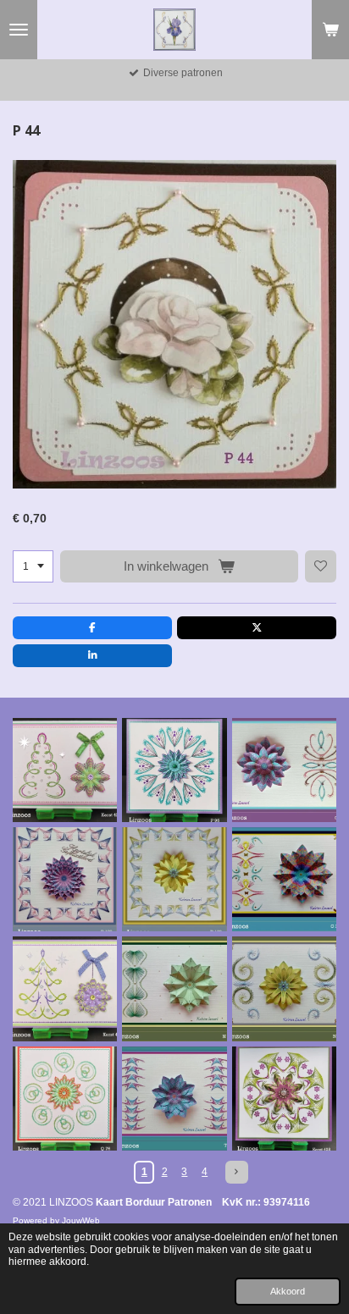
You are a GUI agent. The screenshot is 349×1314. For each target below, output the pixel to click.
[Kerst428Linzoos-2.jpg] (284, 1098)
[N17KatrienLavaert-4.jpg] (284, 988)
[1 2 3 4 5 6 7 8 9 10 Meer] (33, 566)
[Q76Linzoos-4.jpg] (64, 1098)
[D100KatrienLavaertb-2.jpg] (64, 879)
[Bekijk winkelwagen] (330, 29)
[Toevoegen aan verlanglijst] (321, 566)
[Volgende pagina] (236, 1172)
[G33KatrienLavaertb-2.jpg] (284, 879)
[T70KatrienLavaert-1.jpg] (174, 1098)
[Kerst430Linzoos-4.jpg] (64, 988)
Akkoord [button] (287, 1291)
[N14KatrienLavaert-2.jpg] (174, 988)
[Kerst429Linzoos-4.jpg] (64, 770)
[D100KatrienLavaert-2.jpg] (174, 879)
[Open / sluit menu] (18, 29)
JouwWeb (81, 1220)
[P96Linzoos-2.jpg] (174, 770)
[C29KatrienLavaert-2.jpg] (284, 770)
